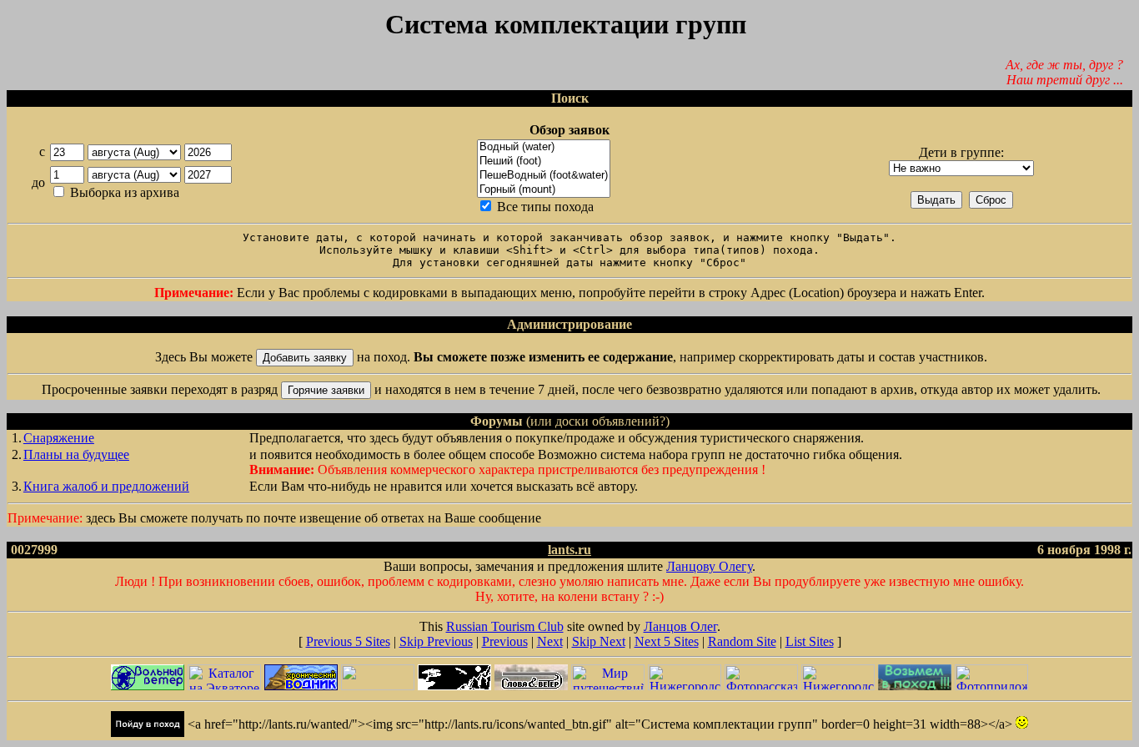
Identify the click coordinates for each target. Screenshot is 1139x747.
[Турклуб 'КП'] (914, 686)
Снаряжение (58, 438)
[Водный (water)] (544, 147)
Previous (505, 641)
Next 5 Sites (667, 641)
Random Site (742, 641)
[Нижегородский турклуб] (838, 686)
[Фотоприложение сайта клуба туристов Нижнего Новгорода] (991, 686)
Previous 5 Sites (348, 641)
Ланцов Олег (680, 626)
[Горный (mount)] (544, 190)
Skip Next (598, 641)
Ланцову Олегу (709, 566)
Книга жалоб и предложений (106, 486)
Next (550, 641)
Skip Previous (436, 641)
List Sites (809, 641)
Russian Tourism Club (505, 626)
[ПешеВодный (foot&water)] (544, 176)
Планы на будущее (76, 454)
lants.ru (569, 550)
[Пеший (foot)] (544, 161)
